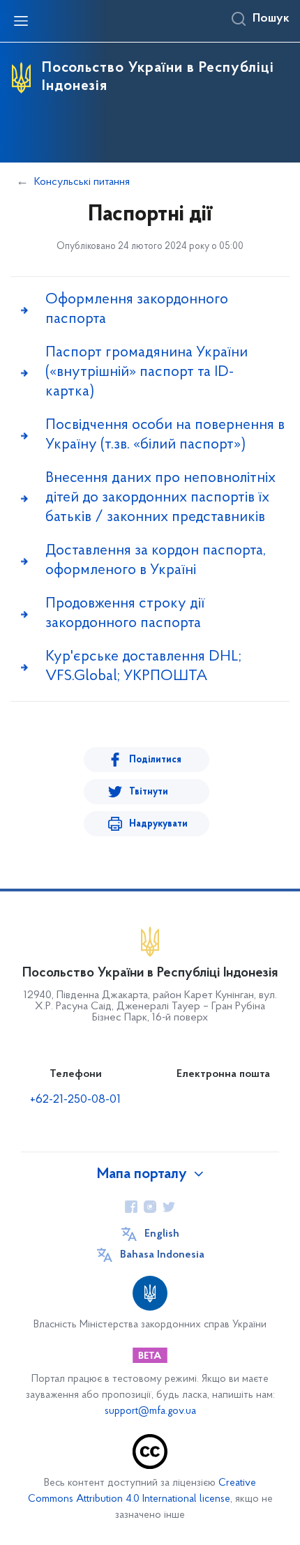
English (161, 1233)
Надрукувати (158, 824)
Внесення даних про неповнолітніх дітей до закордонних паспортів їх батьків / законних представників (160, 497)
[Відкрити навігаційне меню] (21, 21)
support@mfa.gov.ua (150, 1411)
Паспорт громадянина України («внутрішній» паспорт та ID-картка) (146, 372)
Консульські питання (82, 182)
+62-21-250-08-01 (75, 1100)
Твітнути (148, 792)
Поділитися (155, 760)
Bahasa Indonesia (162, 1254)
